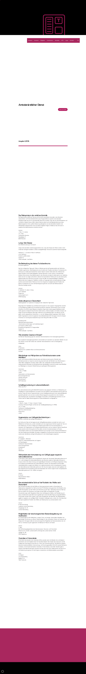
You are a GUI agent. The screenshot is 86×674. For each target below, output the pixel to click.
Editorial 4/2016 (62, 109)
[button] (2, 671)
